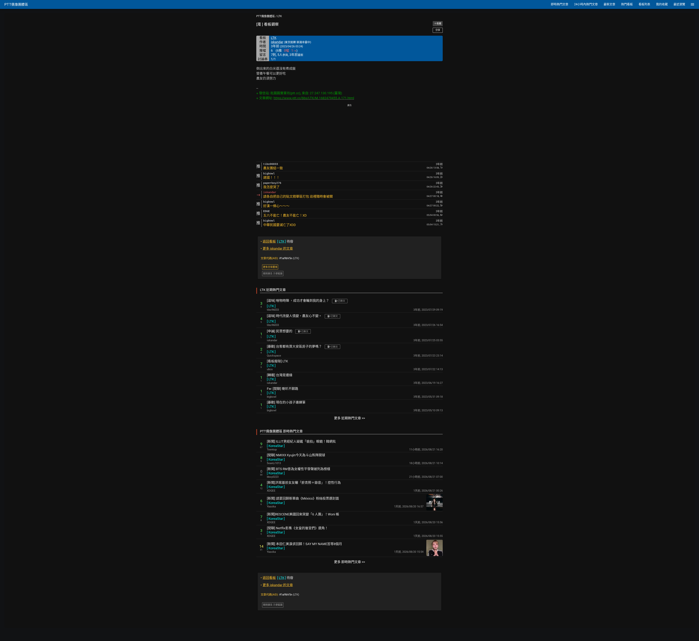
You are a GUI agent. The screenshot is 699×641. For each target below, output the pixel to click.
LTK (279, 16)
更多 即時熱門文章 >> (349, 562)
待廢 (277, 241)
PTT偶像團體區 (265, 16)
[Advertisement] (349, 133)
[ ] (271, 306)
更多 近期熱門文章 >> (349, 418)
